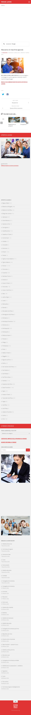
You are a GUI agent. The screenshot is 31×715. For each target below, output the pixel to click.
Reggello (4, 356)
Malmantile (5, 304)
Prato (3, 349)
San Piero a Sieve (6, 377)
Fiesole (4, 255)
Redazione (4, 52)
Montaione (5, 318)
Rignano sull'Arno (6, 359)
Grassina (4, 279)
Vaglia (3, 401)
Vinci (3, 419)
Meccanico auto (6, 655)
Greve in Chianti (6, 283)
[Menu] (29, 2)
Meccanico (4, 597)
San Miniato (5, 373)
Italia (3, 293)
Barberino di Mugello (7, 206)
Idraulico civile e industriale (8, 639)
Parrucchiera (5, 681)
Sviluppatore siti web (25, 124)
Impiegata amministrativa (8, 581)
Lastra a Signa (5, 297)
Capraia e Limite (6, 224)
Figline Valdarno (6, 262)
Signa (3, 391)
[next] (27, 123)
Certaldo (4, 241)
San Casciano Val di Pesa (8, 366)
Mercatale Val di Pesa (7, 311)
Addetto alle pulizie (6, 570)
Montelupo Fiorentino (7, 321)
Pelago (4, 342)
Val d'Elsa (4, 405)
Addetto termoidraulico (7, 618)
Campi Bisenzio (6, 220)
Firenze (4, 265)
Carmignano (5, 227)
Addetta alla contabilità (7, 607)
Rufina (3, 363)
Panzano (4, 339)
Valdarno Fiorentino (7, 412)
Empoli (3, 5)
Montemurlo (5, 325)
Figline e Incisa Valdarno (8, 258)
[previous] (1, 123)
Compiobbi (5, 245)
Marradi (4, 307)
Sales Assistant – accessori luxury (10, 644)
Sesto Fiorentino (6, 387)
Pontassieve (5, 346)
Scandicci (4, 380)
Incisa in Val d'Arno (6, 290)
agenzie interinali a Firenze (8, 442)
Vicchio (4, 415)
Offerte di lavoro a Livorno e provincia (9, 165)
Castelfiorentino (6, 231)
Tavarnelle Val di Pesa (7, 398)
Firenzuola (4, 269)
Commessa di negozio (7, 549)
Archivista (4, 591)
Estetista (4, 612)
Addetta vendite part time (8, 650)
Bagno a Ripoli (5, 203)
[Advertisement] (15, 23)
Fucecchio (4, 272)
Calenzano (4, 217)
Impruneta (4, 286)
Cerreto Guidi (5, 238)
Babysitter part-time (7, 634)
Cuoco (3, 559)
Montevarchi (5, 332)
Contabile (4, 575)
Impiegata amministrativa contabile (10, 660)
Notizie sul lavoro (6, 335)
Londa (3, 300)
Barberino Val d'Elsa (7, 210)
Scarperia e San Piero (7, 384)
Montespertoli (5, 328)
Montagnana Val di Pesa (8, 314)
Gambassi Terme (6, 276)
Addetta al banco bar (7, 544)
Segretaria (4, 671)
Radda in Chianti (6, 352)
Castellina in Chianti (6, 234)
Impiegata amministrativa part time (10, 628)
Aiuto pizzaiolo (5, 565)
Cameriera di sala (6, 554)
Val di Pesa (5, 408)
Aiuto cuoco (5, 602)
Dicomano (4, 248)
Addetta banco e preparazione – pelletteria (12, 665)
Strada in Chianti (6, 394)
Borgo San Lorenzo (6, 213)
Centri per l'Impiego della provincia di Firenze (14, 438)
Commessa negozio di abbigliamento (11, 687)
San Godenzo (5, 370)
